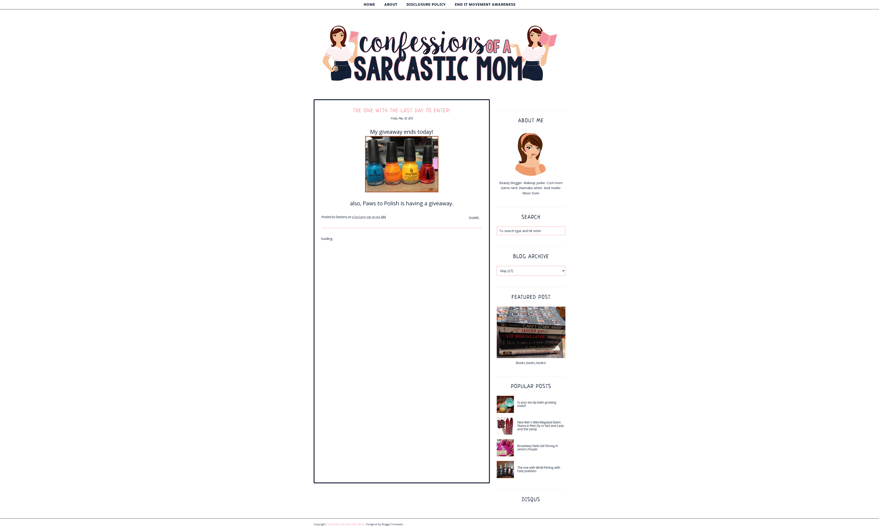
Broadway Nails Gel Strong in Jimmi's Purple (537, 447)
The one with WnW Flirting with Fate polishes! (538, 469)
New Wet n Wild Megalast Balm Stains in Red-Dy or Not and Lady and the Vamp (540, 426)
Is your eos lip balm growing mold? (536, 404)
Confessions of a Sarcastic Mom (345, 524)
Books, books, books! (531, 363)
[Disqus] (401, 298)
